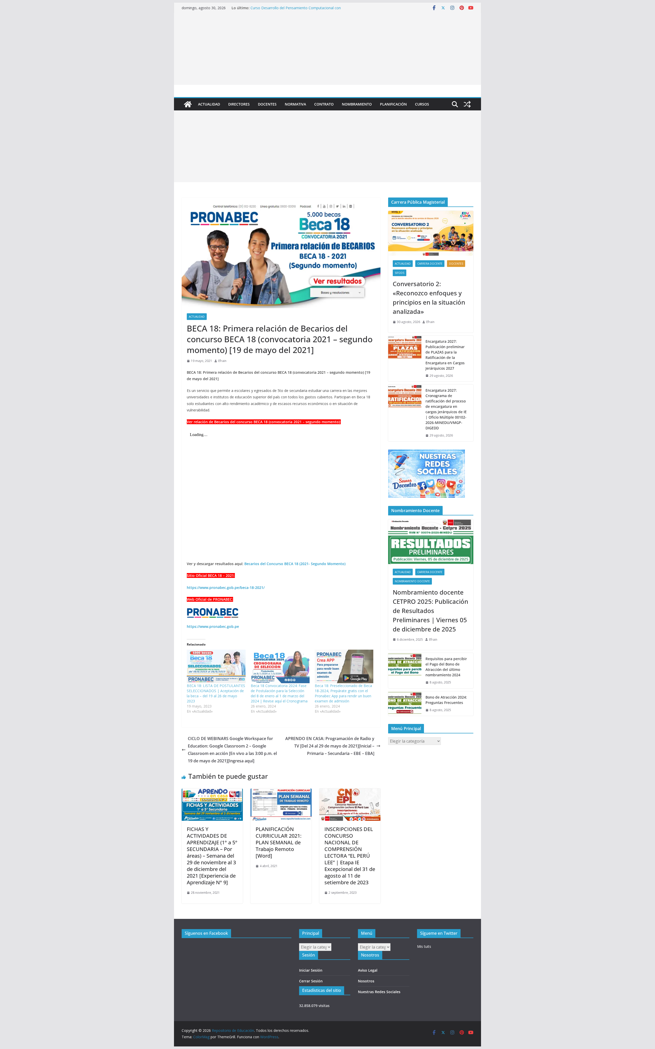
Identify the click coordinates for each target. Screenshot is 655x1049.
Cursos (422, 104)
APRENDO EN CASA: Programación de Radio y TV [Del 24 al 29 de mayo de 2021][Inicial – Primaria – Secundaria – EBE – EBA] (329, 746)
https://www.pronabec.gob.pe (213, 626)
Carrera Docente (429, 263)
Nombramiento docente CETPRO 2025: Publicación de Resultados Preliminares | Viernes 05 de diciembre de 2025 (430, 610)
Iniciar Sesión (310, 970)
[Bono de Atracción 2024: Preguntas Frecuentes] (404, 703)
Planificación (393, 104)
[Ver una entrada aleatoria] (467, 104)
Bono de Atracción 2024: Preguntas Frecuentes (446, 700)
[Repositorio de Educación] (188, 104)
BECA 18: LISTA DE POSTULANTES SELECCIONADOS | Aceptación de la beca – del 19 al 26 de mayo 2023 (216, 693)
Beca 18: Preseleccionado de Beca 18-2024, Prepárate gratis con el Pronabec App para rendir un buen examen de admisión (343, 693)
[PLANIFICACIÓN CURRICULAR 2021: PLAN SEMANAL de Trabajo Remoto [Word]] (281, 792)
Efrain (222, 361)
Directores (239, 104)
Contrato (324, 104)
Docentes (267, 104)
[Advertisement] (327, 49)
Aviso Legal (367, 970)
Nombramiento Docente (412, 581)
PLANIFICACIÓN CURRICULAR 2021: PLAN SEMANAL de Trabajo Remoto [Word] (278, 842)
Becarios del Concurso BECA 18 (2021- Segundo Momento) (294, 563)
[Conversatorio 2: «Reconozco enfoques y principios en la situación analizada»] (430, 233)
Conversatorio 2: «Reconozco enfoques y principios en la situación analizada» (429, 297)
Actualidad (209, 104)
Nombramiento (357, 104)
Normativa (295, 104)
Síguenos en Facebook (206, 933)
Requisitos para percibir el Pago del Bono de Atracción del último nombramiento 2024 (446, 666)
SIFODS (399, 273)
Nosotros (366, 981)
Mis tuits (424, 946)
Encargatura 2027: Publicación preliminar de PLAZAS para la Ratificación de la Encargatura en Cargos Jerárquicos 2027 (445, 355)
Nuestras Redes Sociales (379, 991)
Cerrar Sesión (311, 981)
